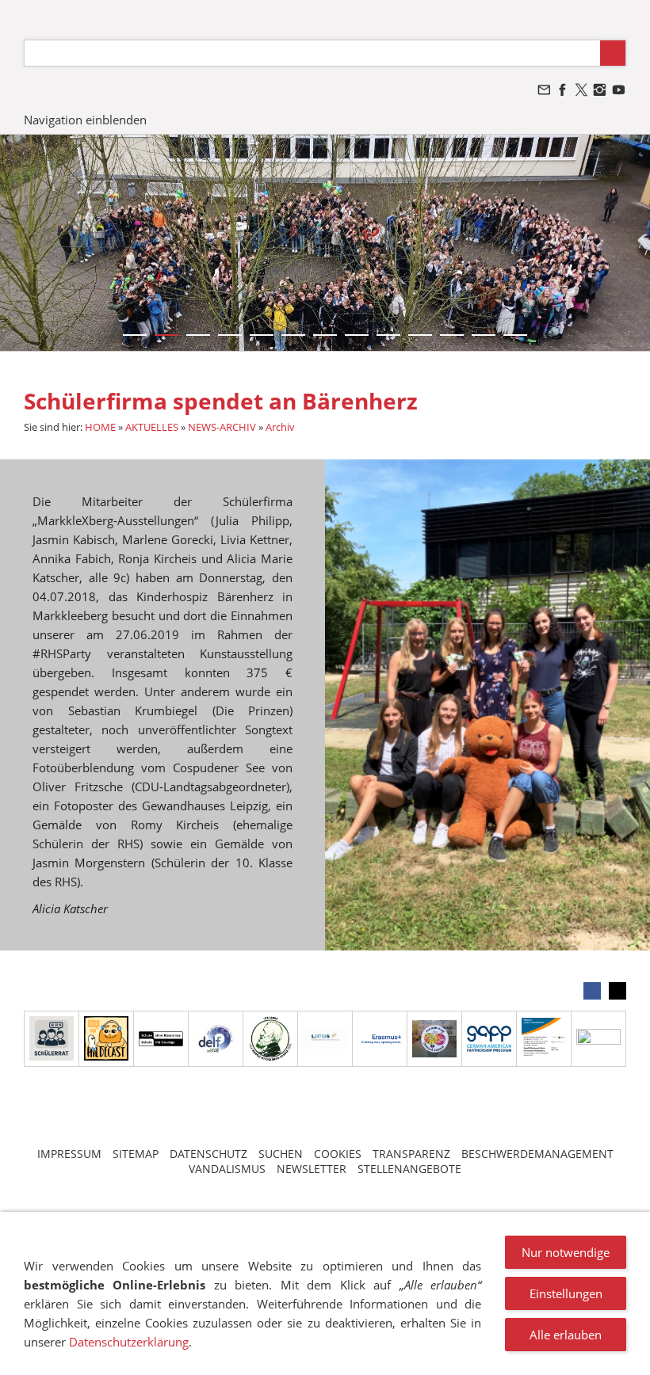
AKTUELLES (151, 427)
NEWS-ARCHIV (222, 427)
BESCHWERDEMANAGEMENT (537, 1153)
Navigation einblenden (85, 120)
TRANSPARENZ (411, 1153)
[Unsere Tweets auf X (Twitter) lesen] (581, 89)
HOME (100, 427)
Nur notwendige (566, 1252)
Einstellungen (566, 1293)
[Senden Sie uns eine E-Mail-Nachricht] (544, 89)
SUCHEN (280, 1153)
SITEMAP (136, 1153)
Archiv (280, 427)
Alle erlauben (566, 1335)
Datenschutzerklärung (129, 1342)
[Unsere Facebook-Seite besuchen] (563, 89)
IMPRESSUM (69, 1153)
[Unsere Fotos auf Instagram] (600, 89)
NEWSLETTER (311, 1168)
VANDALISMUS (227, 1168)
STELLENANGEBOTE (409, 1168)
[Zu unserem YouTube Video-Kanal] (618, 89)
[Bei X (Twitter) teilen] (617, 991)
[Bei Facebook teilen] (592, 991)
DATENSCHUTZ (208, 1153)
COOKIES (337, 1153)
